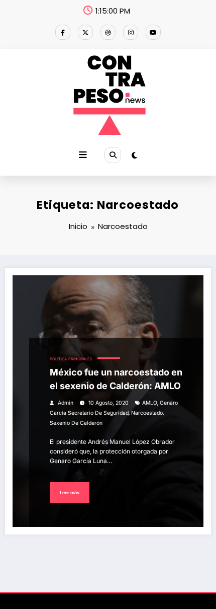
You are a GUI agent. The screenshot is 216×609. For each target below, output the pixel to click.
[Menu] (83, 155)
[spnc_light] (134, 155)
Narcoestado (147, 413)
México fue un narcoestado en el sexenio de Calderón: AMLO (116, 379)
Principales (80, 359)
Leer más (69, 492)
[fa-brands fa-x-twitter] (85, 32)
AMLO (149, 403)
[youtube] (153, 32)
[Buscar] (112, 155)
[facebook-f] (62, 32)
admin (65, 403)
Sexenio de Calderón (76, 423)
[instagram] (130, 32)
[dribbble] (108, 32)
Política (58, 359)
